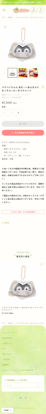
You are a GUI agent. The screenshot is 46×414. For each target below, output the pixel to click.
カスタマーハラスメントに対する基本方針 (17, 370)
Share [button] (6, 222)
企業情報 (5, 365)
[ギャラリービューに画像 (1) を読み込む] (12, 72)
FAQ (3, 349)
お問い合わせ (7, 354)
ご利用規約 (6, 359)
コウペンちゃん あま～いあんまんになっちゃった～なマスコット (23, 308)
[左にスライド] (4, 73)
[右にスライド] (41, 73)
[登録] (38, 385)
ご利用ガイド (7, 343)
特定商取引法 (7, 338)
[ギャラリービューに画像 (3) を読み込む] (33, 72)
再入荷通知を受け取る (24, 132)
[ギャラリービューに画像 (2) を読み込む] (23, 72)
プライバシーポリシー (10, 332)
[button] (4, 10)
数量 (4, 106)
